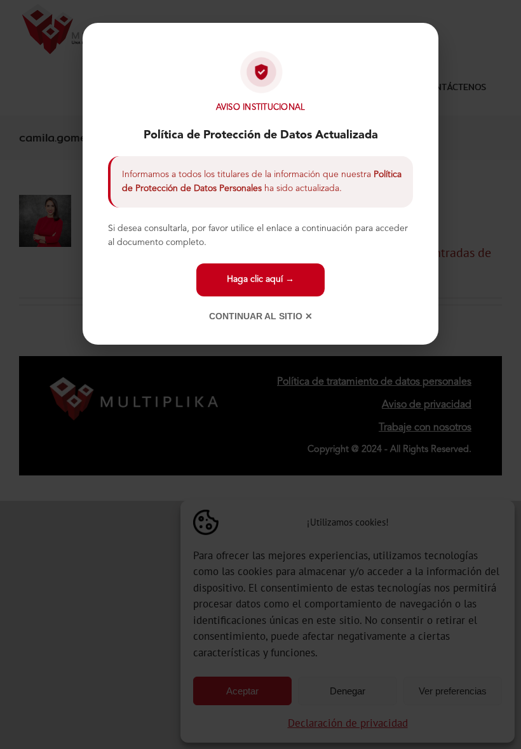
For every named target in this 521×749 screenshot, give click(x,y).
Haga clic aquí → (260, 279)
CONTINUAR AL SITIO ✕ (261, 316)
